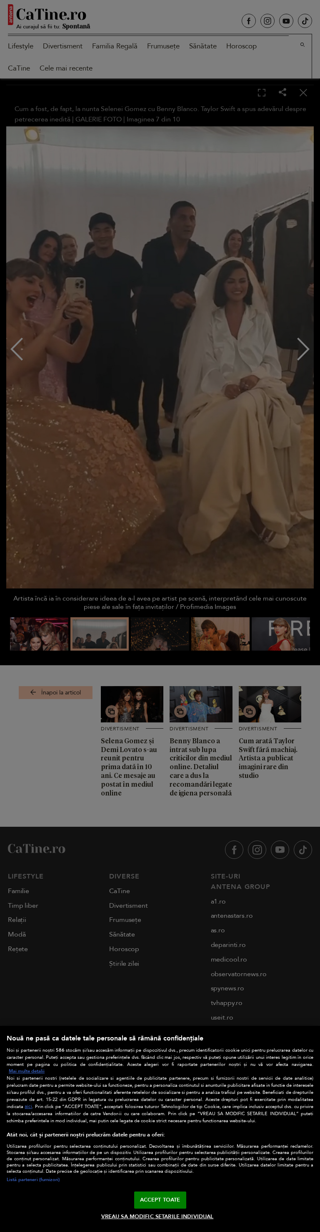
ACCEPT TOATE (160, 1200)
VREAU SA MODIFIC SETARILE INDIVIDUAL (157, 1216)
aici (28, 1106)
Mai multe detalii (27, 1071)
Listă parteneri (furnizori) (33, 1179)
